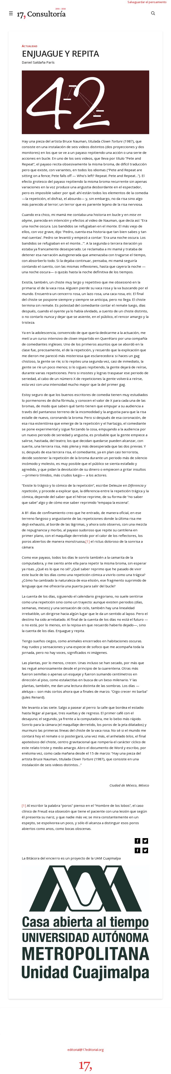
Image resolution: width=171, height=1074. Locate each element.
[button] (11, 13)
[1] (88, 541)
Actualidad (29, 46)
